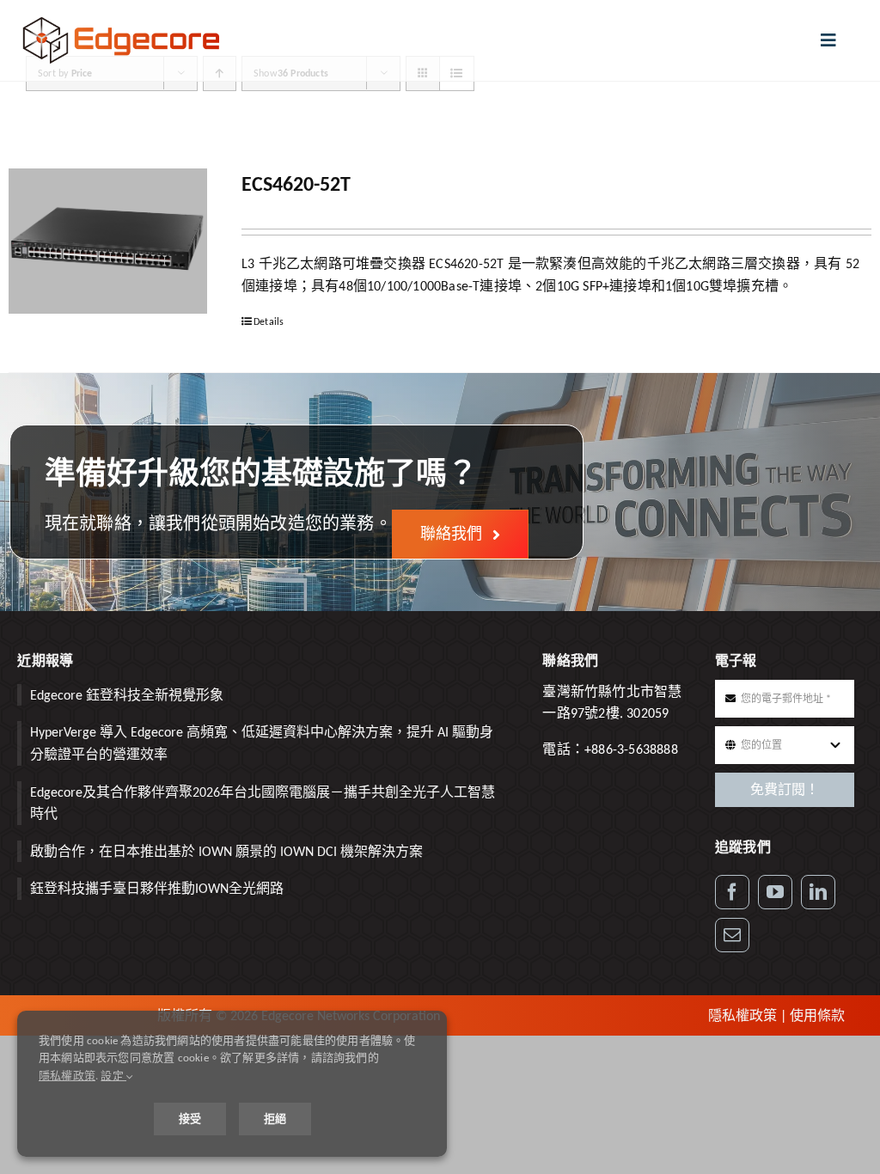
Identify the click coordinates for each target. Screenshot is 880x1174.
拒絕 (275, 1118)
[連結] (818, 892)
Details (269, 321)
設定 (113, 1075)
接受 (190, 1118)
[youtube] (775, 892)
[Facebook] (732, 892)
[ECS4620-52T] (108, 241)
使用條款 (817, 1015)
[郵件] (732, 935)
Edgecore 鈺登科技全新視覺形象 (126, 695)
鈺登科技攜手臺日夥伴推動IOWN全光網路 (157, 888)
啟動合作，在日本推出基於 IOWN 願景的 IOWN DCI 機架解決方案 (226, 851)
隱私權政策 (742, 1015)
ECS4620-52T (296, 183)
